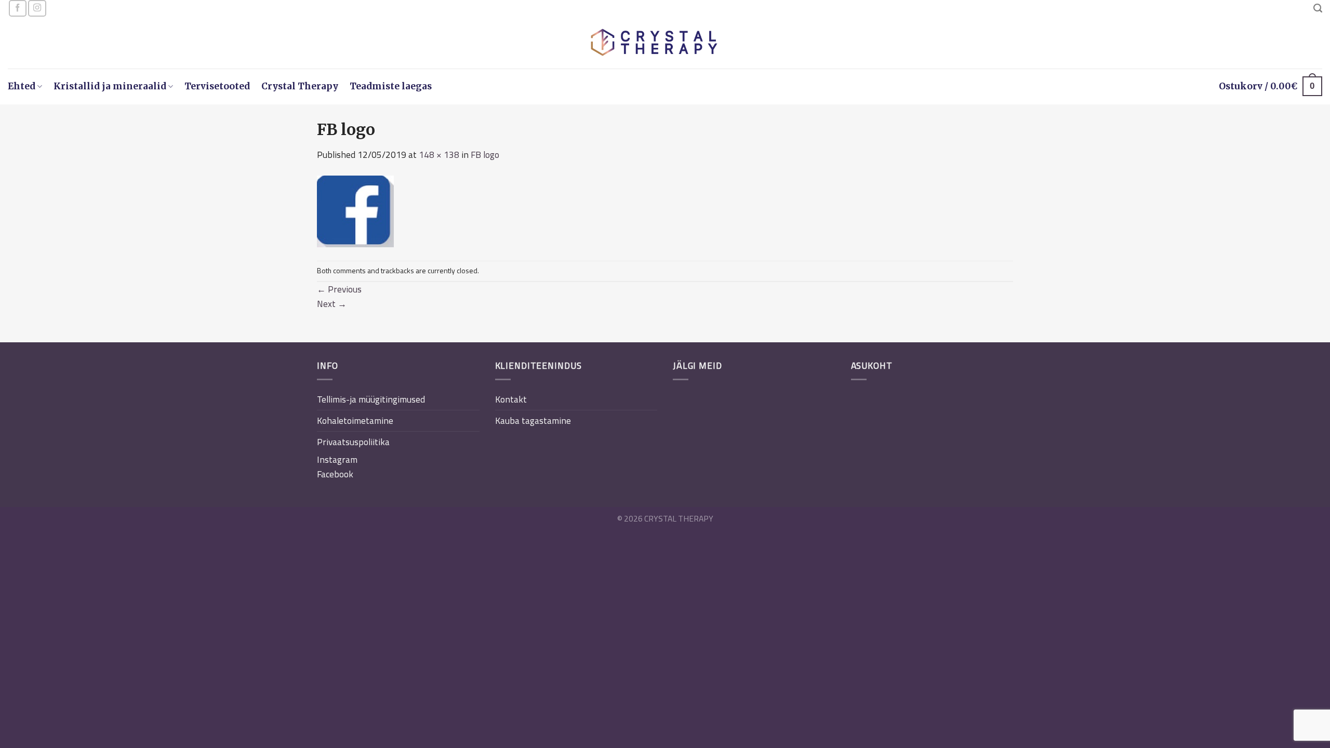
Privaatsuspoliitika (353, 442)
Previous (339, 289)
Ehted (21, 86)
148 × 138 (439, 155)
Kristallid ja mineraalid (110, 86)
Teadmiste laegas (391, 86)
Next (332, 304)
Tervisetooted (217, 86)
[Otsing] (1317, 8)
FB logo (485, 155)
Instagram (337, 459)
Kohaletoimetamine (355, 420)
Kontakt (511, 399)
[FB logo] (355, 210)
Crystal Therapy (299, 86)
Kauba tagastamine (533, 420)
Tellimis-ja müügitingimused (371, 399)
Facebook (335, 474)
